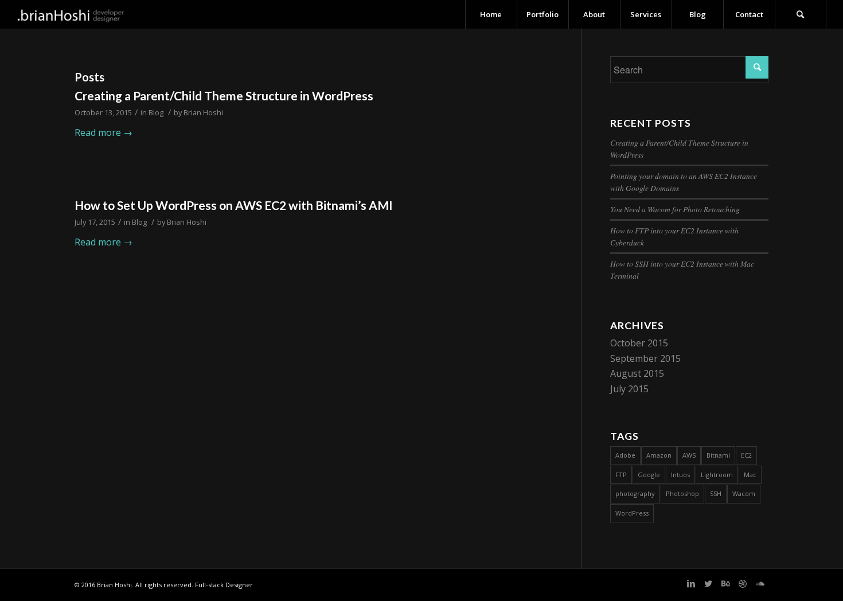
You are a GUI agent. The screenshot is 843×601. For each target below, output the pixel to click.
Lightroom (717, 474)
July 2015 (629, 389)
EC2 (746, 455)
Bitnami (718, 455)
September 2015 (645, 358)
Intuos (680, 474)
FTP (621, 474)
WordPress (632, 513)
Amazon (659, 455)
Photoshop (682, 493)
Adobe (625, 455)
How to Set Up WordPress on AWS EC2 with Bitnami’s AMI (234, 205)
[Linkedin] (691, 583)
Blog (156, 112)
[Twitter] (708, 583)
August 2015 (637, 373)
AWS (689, 455)
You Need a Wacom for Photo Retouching (675, 209)
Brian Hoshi (203, 112)
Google (649, 474)
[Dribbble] (742, 583)
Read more (103, 132)
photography (635, 493)
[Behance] (725, 583)
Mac (750, 474)
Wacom (743, 493)
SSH (715, 493)
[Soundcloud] (759, 583)
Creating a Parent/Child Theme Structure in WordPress (224, 95)
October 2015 (639, 343)
